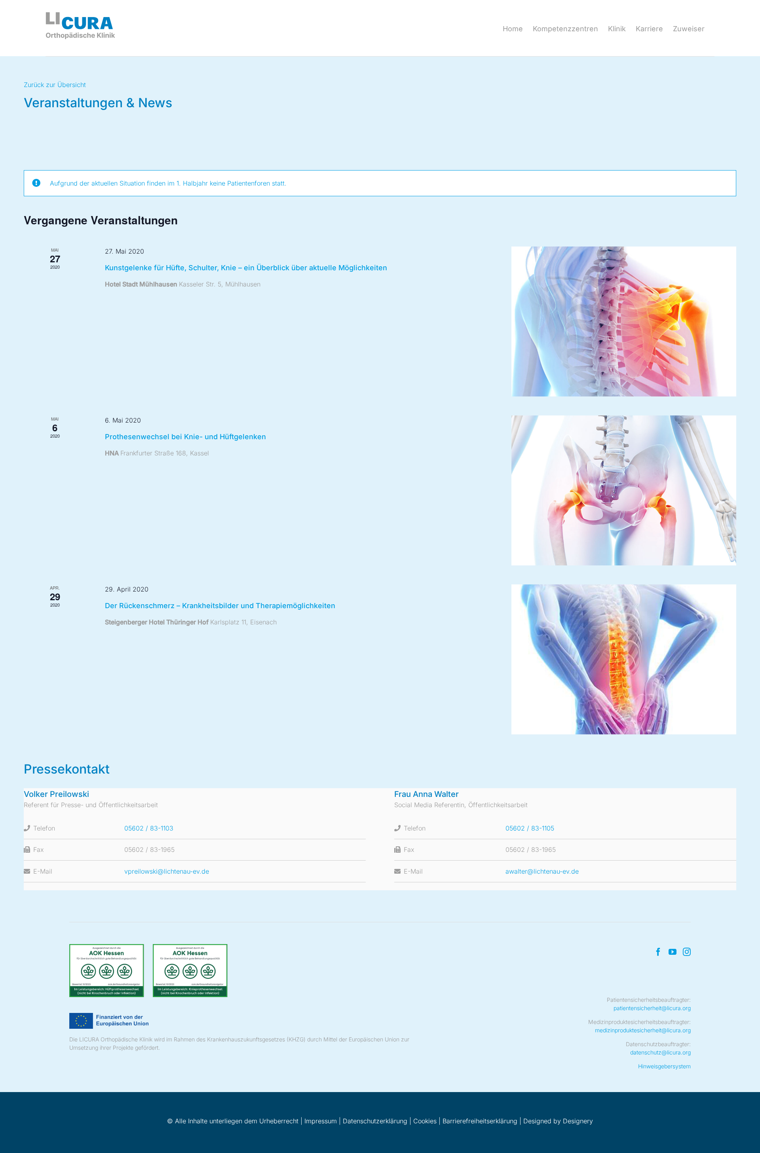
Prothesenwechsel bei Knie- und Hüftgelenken (185, 436)
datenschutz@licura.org (660, 1052)
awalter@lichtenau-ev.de (542, 871)
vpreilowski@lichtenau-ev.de (166, 871)
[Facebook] (658, 952)
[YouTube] (672, 952)
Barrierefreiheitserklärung (480, 1121)
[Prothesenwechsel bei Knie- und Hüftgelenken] (623, 490)
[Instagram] (687, 952)
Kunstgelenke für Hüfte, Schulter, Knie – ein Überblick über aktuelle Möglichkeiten (246, 268)
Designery (578, 1121)
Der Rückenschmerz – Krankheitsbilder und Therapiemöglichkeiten (220, 605)
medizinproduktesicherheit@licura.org (643, 1030)
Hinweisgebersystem (664, 1066)
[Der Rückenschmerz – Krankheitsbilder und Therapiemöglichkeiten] (623, 659)
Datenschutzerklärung (375, 1121)
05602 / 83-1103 (148, 828)
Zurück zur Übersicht (55, 85)
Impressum (320, 1121)
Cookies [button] (425, 1121)
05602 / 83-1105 (529, 828)
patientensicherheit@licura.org (652, 1008)
